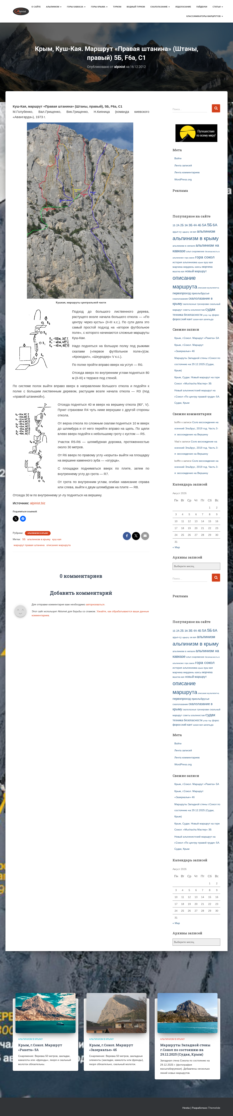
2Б (182, 225)
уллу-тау (207, 315)
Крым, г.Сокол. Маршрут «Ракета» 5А (196, 338)
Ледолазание (183, 7)
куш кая (56, 539)
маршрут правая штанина (29, 545)
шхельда (208, 319)
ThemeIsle (214, 1107)
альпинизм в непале (184, 246)
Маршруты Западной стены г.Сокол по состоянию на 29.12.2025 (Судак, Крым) (197, 364)
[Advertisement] (194, 201)
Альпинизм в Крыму (37, 533)
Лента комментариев (187, 172)
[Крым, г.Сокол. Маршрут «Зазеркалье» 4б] (116, 1012)
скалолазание (180, 298)
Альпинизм (53, 7)
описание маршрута (58, 545)
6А (215, 225)
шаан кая (198, 319)
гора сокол (204, 257)
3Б (191, 225)
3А (186, 225)
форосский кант (182, 319)
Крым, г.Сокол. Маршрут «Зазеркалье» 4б (111, 1047)
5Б (23, 539)
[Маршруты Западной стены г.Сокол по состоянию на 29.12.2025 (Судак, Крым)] (187, 1012)
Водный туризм (136, 7)
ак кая (193, 232)
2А (177, 225)
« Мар (176, 547)
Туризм (117, 7)
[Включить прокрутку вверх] (225, 1108)
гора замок (189, 258)
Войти (177, 158)
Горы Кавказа (75, 7)
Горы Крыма (98, 7)
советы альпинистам (194, 310)
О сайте (36, 7)
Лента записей (183, 165)
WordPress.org (183, 179)
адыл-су (177, 231)
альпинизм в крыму (38, 539)
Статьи (217, 7)
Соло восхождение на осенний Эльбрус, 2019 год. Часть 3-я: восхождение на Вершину (196, 428)
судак (210, 309)
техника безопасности (187, 314)
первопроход (182, 293)
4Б (199, 225)
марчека (178, 266)
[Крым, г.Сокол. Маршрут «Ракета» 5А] (45, 1012)
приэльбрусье (200, 293)
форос (215, 315)
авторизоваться (95, 604)
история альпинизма (185, 262)
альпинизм (206, 231)
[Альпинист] (21, 11)
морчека (207, 266)
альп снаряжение (195, 251)
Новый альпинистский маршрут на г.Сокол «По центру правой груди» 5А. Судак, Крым (197, 396)
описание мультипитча (208, 288)
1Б (174, 225)
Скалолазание (159, 7)
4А (195, 225)
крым (200, 262)
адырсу (185, 232)
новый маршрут (196, 271)
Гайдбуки (201, 7)
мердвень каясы (192, 267)
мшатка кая (178, 271)
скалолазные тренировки (196, 304)
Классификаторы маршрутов (203, 16)
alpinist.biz (37, 503)
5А (204, 225)
